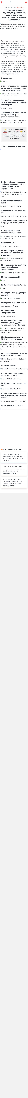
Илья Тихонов (20, 7)
